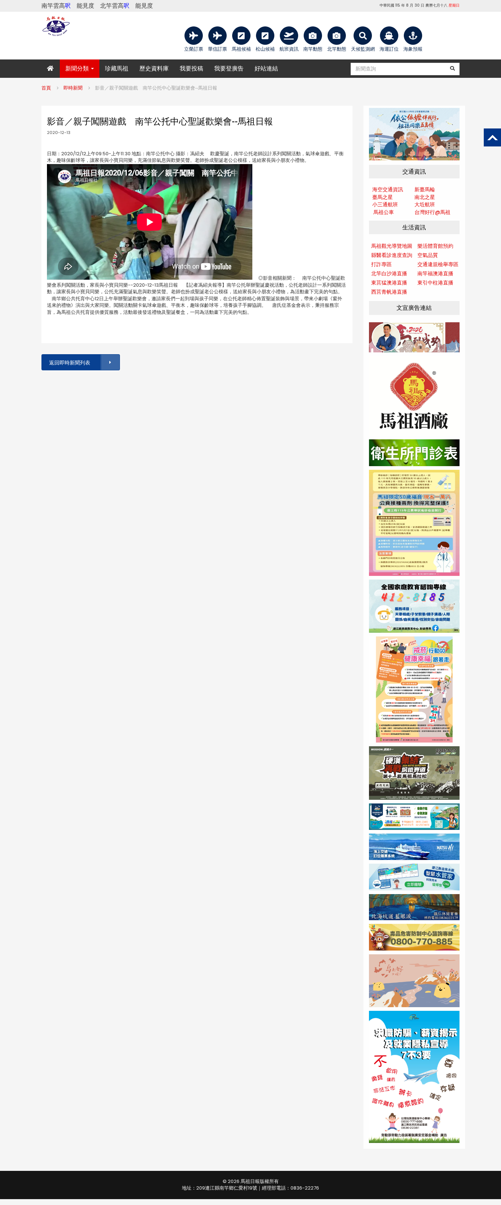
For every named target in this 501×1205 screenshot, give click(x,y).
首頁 (46, 88)
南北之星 (424, 197)
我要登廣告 (229, 68)
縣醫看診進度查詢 (391, 255)
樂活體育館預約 (435, 246)
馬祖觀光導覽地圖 (391, 246)
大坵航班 (424, 204)
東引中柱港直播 (435, 282)
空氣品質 (427, 255)
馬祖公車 (383, 212)
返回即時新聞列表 (69, 362)
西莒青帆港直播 (389, 291)
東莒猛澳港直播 (389, 282)
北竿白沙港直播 (389, 273)
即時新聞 (73, 88)
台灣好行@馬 (429, 212)
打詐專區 (381, 264)
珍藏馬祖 (116, 68)
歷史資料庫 (154, 68)
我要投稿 (191, 68)
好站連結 (266, 68)
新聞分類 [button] (77, 68)
